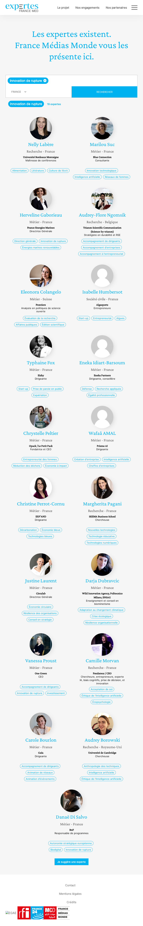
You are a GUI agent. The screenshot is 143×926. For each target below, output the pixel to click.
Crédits (71, 902)
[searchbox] (78, 80)
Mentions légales (70, 893)
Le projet (63, 7)
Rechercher (104, 91)
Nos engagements (87, 7)
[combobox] (71, 80)
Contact (70, 885)
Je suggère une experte (71, 861)
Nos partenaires (116, 7)
